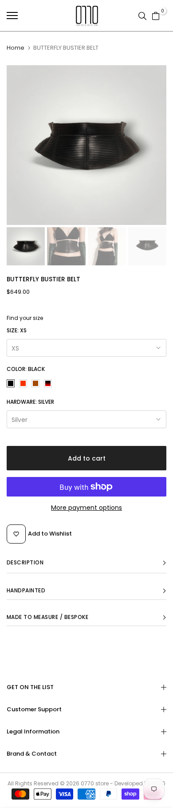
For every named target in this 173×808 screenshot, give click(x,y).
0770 (87, 783)
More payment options (86, 507)
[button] (86, 562)
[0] (156, 15)
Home (15, 48)
